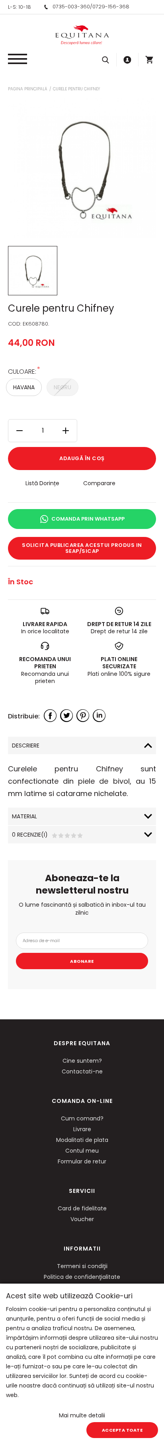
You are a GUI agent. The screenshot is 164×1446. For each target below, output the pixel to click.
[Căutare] (105, 59)
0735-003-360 (71, 6)
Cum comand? (82, 1118)
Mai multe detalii (82, 1415)
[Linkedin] (99, 715)
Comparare (99, 483)
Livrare (82, 1129)
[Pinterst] (82, 715)
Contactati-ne (82, 1071)
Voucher (82, 1219)
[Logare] (127, 59)
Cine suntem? (82, 1061)
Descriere (25, 745)
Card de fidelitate (82, 1208)
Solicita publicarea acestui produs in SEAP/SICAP (82, 548)
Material (24, 816)
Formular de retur (82, 1161)
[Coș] (149, 59)
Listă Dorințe (42, 483)
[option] (82, 168)
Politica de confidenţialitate (82, 1277)
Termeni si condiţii (82, 1266)
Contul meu (82, 1151)
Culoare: (22, 371)
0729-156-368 (110, 6)
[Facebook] (50, 715)
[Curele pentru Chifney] (32, 270)
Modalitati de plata (82, 1140)
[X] (66, 715)
